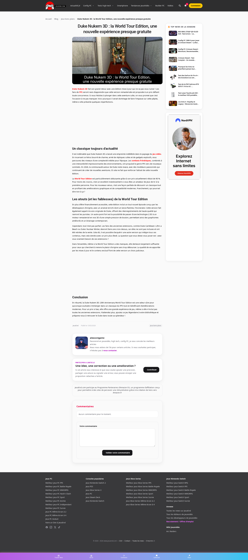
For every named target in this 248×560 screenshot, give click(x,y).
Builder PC (159, 5)
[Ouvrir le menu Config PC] (93, 5)
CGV (120, 541)
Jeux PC (89, 493)
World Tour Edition (83, 178)
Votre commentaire (88, 426)
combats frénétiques (141, 160)
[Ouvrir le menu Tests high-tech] (112, 5)
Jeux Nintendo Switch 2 (96, 483)
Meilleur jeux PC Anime (55, 501)
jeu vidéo (157, 154)
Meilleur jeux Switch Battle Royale (181, 490)
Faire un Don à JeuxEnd (55, 522)
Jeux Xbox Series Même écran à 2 (140, 501)
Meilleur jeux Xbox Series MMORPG (141, 490)
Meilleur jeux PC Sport (55, 497)
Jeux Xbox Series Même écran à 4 (140, 504)
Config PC (87, 5)
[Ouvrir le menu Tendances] (151, 5)
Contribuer (152, 369)
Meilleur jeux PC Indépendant (58, 504)
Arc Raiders (171, 531)
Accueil (48, 19)
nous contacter (110, 350)
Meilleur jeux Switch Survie (178, 501)
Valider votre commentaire (118, 452)
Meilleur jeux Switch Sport (177, 497)
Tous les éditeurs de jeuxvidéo (179, 514)
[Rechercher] (179, 5)
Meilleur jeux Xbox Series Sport (139, 493)
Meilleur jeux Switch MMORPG (179, 493)
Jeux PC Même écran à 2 (55, 511)
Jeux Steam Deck (93, 497)
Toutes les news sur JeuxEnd (178, 510)
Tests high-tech (104, 5)
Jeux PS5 (89, 486)
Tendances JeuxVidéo (140, 5)
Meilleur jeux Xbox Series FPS (138, 483)
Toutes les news (138, 541)
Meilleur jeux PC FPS (54, 483)
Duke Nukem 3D (79, 89)
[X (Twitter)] (55, 527)
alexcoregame (97, 338)
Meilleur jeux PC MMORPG (56, 490)
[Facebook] (46, 527)
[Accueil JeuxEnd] (55, 6)
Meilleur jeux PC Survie (55, 508)
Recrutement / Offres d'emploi (180, 521)
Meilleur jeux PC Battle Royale (58, 486)
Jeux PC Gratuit (51, 519)
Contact (127, 541)
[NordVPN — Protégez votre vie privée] (184, 146)
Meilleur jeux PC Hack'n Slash (58, 493)
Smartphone (122, 5)
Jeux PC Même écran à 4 (55, 515)
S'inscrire (149, 541)
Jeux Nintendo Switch (95, 501)
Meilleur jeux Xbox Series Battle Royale (143, 486)
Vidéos (170, 5)
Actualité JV (75, 5)
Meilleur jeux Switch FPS (176, 486)
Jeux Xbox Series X (93, 490)
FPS (80, 92)
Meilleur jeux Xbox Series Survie (140, 497)
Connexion (195, 5)
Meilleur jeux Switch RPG (177, 483)
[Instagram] (51, 527)
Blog (56, 19)
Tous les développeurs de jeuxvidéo (181, 518)
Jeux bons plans (68, 19)
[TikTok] (59, 527)
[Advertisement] (117, 125)
